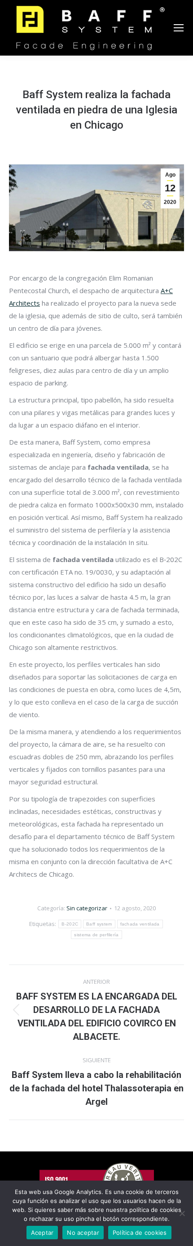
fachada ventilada (140, 924)
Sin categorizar (86, 908)
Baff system (99, 924)
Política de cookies (140, 1232)
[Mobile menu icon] (178, 27)
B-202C (69, 924)
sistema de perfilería (96, 934)
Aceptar (42, 1232)
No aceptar (83, 1232)
